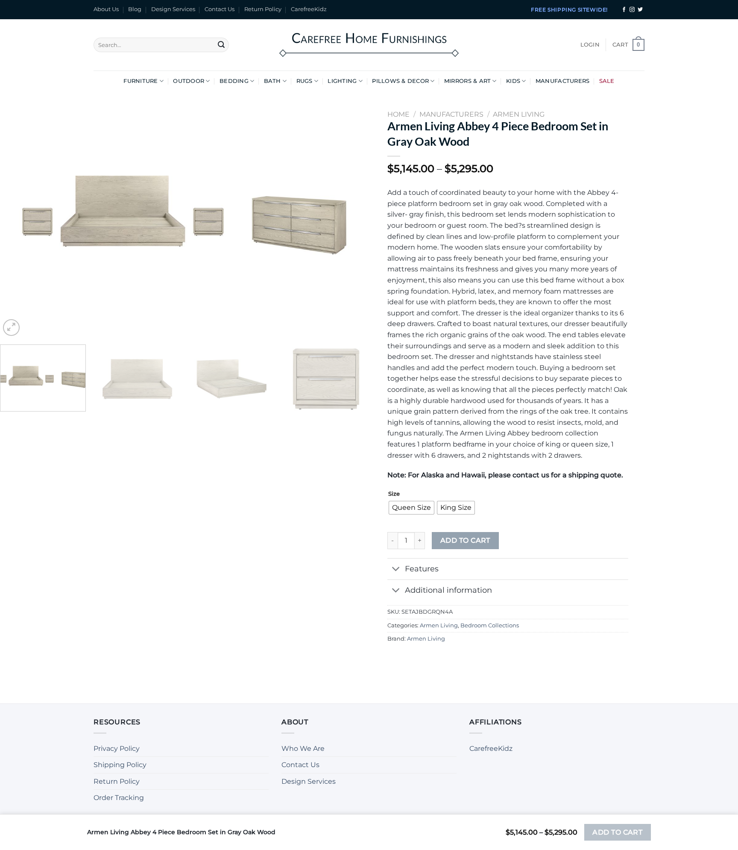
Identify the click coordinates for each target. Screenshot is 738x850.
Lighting (342, 81)
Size (394, 494)
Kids (513, 81)
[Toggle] (395, 570)
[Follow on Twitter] (640, 10)
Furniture (140, 81)
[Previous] (18, 214)
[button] (590, 44)
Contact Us (219, 9)
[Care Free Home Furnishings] (369, 44)
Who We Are (303, 748)
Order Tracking (119, 798)
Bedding (234, 81)
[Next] (351, 214)
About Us (106, 9)
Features (422, 568)
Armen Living (439, 625)
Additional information (448, 589)
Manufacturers (562, 81)
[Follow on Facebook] (624, 10)
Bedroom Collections (489, 625)
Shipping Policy (120, 765)
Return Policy (262, 9)
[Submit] (221, 45)
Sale (607, 81)
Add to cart (465, 540)
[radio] (411, 507)
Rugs (304, 81)
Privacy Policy (117, 748)
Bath (272, 81)
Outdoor (188, 81)
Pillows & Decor (400, 81)
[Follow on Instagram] (632, 10)
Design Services (173, 9)
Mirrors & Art (467, 81)
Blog (134, 9)
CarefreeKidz (309, 9)
